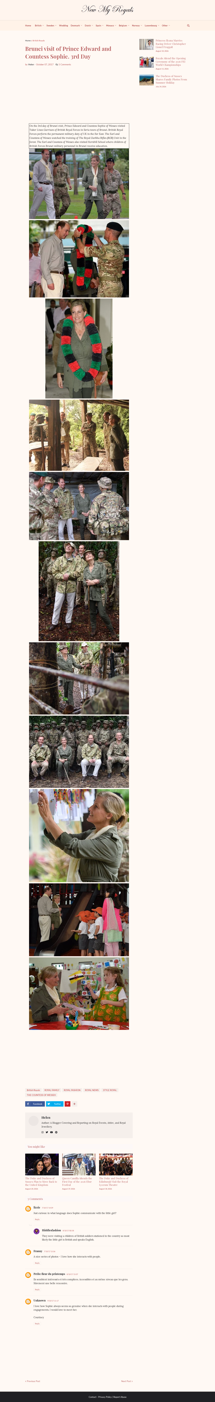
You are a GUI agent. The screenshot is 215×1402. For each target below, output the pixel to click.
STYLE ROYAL (110, 1090)
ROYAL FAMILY (52, 1090)
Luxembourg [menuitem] (151, 25)
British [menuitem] (38, 25)
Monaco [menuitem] (110, 25)
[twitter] (47, 1132)
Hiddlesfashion (51, 1230)
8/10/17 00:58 (68, 1230)
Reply (37, 1219)
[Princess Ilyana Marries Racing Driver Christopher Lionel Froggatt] (146, 44)
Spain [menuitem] (98, 25)
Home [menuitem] (28, 25)
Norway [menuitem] (136, 25)
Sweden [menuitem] (50, 25)
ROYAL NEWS (92, 1090)
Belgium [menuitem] (123, 25)
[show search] (186, 25)
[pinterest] (56, 1132)
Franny (38, 1251)
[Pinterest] (67, 1104)
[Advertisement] (79, 94)
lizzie (37, 1207)
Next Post (126, 1381)
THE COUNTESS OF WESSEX (41, 1095)
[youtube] (51, 1132)
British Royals (39, 40)
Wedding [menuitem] (63, 25)
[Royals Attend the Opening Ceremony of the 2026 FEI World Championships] (146, 62)
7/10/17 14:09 (47, 1208)
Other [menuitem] (165, 25)
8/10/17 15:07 (72, 1274)
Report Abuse (119, 1397)
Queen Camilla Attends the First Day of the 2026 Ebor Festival (77, 1181)
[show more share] (74, 1104)
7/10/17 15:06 (49, 1251)
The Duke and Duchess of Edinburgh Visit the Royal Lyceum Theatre (113, 1181)
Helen (45, 1117)
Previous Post (33, 1381)
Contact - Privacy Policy (100, 1397)
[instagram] (42, 1132)
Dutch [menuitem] (88, 25)
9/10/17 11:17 (53, 1301)
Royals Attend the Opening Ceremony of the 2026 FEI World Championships (171, 61)
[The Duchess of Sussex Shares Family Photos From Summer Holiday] (146, 80)
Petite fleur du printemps (49, 1274)
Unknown (40, 1300)
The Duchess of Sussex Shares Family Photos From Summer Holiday (171, 79)
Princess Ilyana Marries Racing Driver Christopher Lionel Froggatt (171, 44)
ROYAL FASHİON (72, 1090)
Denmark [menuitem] (75, 25)
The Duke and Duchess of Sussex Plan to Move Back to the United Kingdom (41, 1181)
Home (28, 40)
